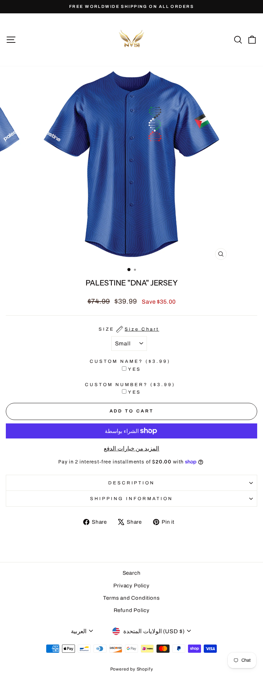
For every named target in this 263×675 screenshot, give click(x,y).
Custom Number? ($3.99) (130, 384)
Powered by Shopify (131, 669)
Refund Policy (132, 610)
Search (132, 573)
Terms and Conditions (131, 598)
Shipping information (131, 498)
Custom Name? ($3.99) (130, 361)
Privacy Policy (131, 585)
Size (129, 329)
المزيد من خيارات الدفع (131, 448)
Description (131, 482)
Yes (134, 369)
